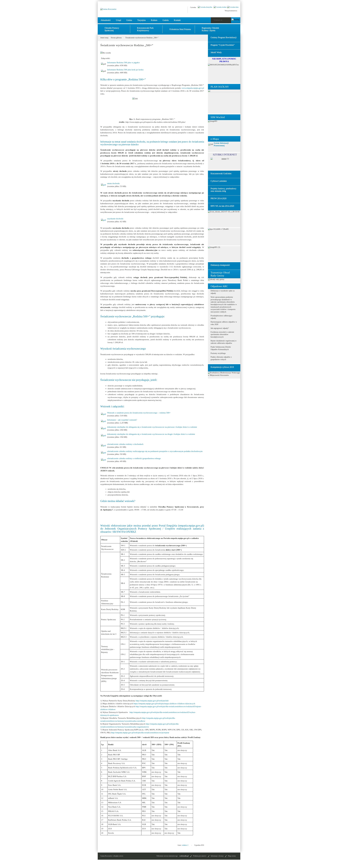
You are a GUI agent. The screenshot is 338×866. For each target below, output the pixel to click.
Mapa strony (232, 856)
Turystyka (141, 20)
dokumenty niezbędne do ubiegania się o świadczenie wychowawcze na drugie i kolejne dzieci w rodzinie (151, 434)
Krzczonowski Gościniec (221, 173)
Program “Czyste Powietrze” (223, 45)
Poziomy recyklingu (218, 353)
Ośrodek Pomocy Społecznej (112, 29)
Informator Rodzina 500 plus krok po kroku (125, 70)
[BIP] (182, 10)
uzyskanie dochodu (115, 219)
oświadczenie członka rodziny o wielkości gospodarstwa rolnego (134, 458)
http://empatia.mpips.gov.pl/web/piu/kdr (152, 701)
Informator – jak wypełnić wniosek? (122, 420)
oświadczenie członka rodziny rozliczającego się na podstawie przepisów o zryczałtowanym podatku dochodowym (155, 451)
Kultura (154, 20)
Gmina (129, 20)
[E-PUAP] (176, 10)
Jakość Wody (216, 52)
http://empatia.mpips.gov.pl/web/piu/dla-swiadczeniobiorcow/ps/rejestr (140, 733)
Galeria (166, 20)
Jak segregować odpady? (220, 328)
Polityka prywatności (199, 856)
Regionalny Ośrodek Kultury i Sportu (210, 29)
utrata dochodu (113, 183)
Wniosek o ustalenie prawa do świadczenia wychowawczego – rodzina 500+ (138, 413)
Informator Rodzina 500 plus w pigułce (123, 62)
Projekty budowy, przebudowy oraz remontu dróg (223, 189)
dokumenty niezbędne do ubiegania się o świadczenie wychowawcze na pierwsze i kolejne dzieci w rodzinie (152, 427)
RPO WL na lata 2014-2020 (222, 206)
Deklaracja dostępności (220, 265)
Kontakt (177, 20)
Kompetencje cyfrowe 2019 (222, 367)
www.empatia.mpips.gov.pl (193, 88)
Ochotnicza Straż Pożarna (180, 29)
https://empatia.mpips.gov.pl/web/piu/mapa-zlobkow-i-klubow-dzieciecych (164, 704)
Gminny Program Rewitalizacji (223, 37)
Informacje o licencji (217, 856)
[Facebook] (169, 10)
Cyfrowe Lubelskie (219, 181)
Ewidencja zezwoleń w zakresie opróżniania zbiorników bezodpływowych (222, 334)
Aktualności (106, 20)
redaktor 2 (185, 845)
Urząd (118, 20)
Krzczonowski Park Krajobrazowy (145, 29)
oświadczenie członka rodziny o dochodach (125, 444)
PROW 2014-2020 (218, 198)
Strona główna (116, 38)
